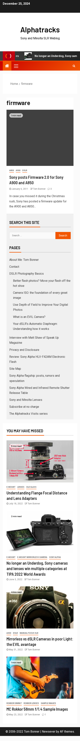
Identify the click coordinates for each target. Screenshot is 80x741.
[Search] (74, 65)
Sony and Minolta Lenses (25, 400)
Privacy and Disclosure (24, 350)
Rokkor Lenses (31, 703)
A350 (9, 633)
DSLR (24, 170)
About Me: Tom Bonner (24, 260)
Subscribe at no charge (24, 407)
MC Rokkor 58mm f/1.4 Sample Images (37, 709)
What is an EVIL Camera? (29, 317)
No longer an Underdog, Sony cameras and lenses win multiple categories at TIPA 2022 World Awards (37, 568)
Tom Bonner (39, 189)
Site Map (15, 368)
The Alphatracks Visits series (28, 413)
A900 (18, 170)
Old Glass (31, 487)
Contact (14, 266)
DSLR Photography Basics (26, 273)
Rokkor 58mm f (14, 703)
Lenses (20, 487)
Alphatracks (40, 29)
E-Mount (11, 487)
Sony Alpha (55, 557)
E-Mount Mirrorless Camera (32, 557)
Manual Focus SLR (29, 633)
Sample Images (48, 703)
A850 (11, 170)
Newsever (48, 731)
